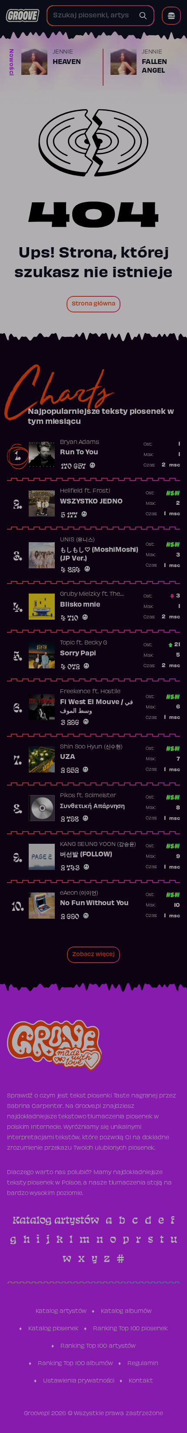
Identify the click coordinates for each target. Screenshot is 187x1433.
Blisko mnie (80, 605)
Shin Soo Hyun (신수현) (91, 747)
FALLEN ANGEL (154, 66)
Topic (67, 643)
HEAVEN (67, 62)
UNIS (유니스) (77, 540)
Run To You (79, 453)
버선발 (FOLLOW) (86, 855)
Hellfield (71, 491)
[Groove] (22, 15)
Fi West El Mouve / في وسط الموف (96, 706)
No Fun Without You (94, 903)
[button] (171, 16)
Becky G (95, 643)
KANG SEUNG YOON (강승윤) (98, 844)
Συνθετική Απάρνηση (92, 806)
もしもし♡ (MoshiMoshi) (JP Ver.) (99, 554)
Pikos (67, 796)
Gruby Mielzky (80, 594)
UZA (67, 757)
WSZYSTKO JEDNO (91, 502)
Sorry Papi (78, 654)
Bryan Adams (79, 442)
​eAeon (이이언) (79, 893)
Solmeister (100, 796)
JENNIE (63, 52)
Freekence (75, 692)
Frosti (101, 491)
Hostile (110, 692)
